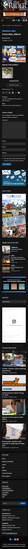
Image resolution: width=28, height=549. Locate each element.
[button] (2, 20)
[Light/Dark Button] (13, 20)
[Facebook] (19, 20)
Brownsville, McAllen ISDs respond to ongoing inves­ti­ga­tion (13, 443)
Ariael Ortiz (7, 38)
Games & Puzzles (7, 473)
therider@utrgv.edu (11, 533)
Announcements (7, 388)
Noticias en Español (7, 461)
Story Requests (6, 488)
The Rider (5, 340)
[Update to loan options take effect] (14, 407)
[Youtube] (26, 20)
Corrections (5, 492)
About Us (4, 494)
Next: (11, 104)
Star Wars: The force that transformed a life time (6, 259)
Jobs (3, 496)
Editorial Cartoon (7, 31)
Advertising (5, 486)
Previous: (12, 98)
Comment (5, 120)
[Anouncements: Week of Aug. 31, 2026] (14, 383)
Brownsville (6, 437)
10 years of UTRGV (6, 249)
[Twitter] (21, 20)
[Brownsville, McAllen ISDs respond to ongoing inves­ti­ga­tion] (14, 431)
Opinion (13, 31)
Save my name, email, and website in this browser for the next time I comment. (14, 159)
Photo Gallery (6, 476)
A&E (13, 255)
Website (4, 153)
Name (4, 141)
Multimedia (14, 247)
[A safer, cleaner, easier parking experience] (14, 359)
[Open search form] (16, 20)
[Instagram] (24, 20)
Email (4, 147)
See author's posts (14, 85)
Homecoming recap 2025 (6, 268)
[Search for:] (11, 503)
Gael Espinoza (6, 447)
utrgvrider (12, 340)
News (13, 265)
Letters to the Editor (7, 490)
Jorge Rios (5, 372)
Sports (4, 464)
